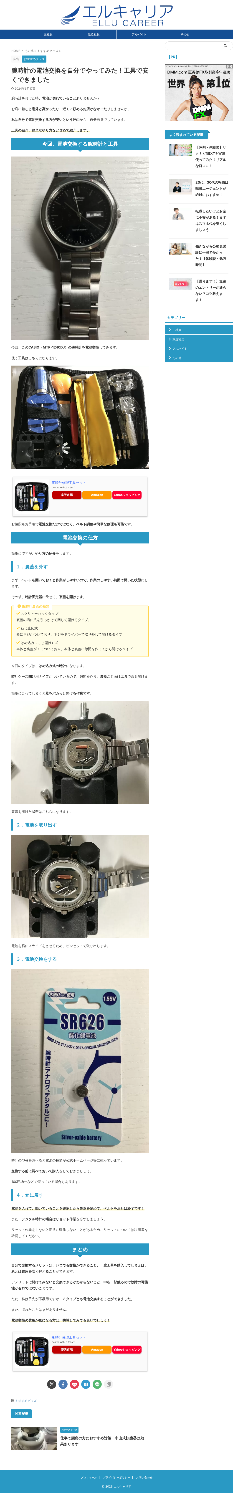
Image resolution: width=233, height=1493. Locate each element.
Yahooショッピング (127, 495)
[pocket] (74, 1384)
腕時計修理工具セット (69, 482)
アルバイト (139, 34)
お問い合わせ (144, 1477)
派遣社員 (94, 34)
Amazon (97, 495)
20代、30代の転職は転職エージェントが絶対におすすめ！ (211, 188)
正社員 (48, 34)
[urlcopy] (108, 1384)
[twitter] (51, 1384)
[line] (97, 1384)
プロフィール (89, 1477)
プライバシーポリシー (116, 1477)
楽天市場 (67, 495)
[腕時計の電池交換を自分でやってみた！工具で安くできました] (85, 1384)
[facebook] (63, 1384)
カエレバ (69, 487)
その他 (184, 34)
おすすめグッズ (26, 1400)
